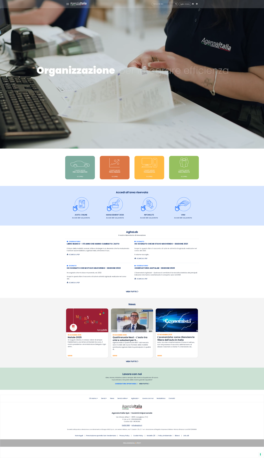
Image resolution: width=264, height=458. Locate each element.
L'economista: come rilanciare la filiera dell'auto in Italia (175, 339)
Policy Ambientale (165, 436)
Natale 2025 (75, 337)
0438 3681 (126, 425)
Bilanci (177, 436)
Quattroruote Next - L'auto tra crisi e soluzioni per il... (130, 339)
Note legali (79, 436)
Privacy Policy (124, 436)
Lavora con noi (147, 398)
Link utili (186, 436)
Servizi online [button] (122, 398)
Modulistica (161, 398)
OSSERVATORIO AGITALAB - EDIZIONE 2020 (154, 268)
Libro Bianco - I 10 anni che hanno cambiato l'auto (93, 243)
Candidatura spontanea (126, 384)
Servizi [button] (103, 398)
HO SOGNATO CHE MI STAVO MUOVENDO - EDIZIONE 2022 (94, 268)
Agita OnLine (185, 4)
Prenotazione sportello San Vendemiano (101, 436)
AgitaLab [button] (134, 398)
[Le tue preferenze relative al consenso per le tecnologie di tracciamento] (260, 454)
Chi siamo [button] (93, 398)
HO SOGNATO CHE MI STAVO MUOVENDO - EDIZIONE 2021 (161, 243)
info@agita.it (137, 425)
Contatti (172, 398)
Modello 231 (151, 436)
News (112, 398)
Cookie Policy (138, 436)
